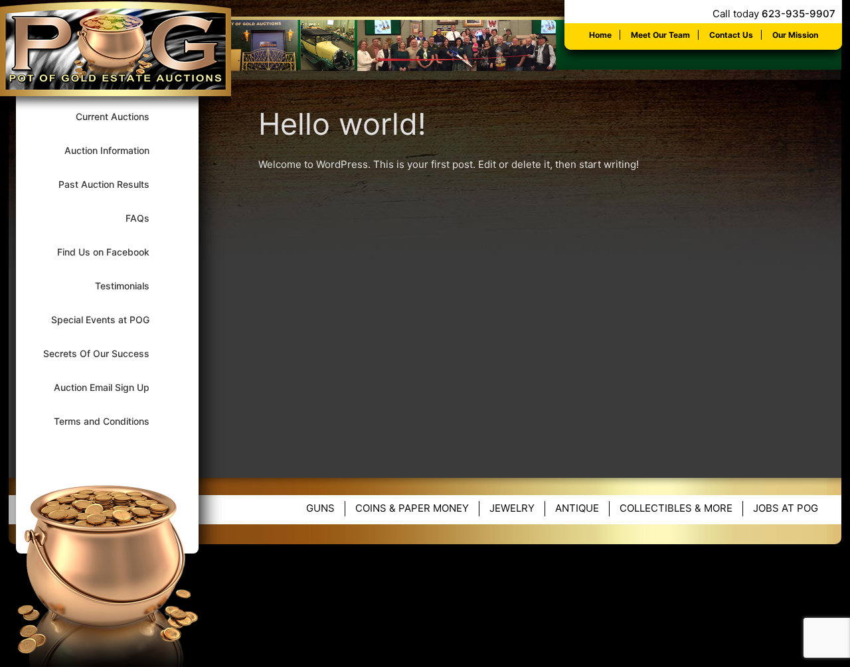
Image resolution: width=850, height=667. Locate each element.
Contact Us (731, 35)
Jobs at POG (785, 508)
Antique (577, 508)
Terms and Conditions (110, 421)
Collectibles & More (676, 508)
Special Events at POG (109, 319)
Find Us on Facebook (112, 252)
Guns (320, 508)
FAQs (146, 218)
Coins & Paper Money (412, 508)
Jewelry (512, 508)
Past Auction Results (112, 184)
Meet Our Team (660, 35)
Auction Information (115, 150)
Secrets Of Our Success (105, 353)
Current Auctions (121, 116)
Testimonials (131, 285)
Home (600, 35)
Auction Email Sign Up (110, 387)
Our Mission (795, 35)
